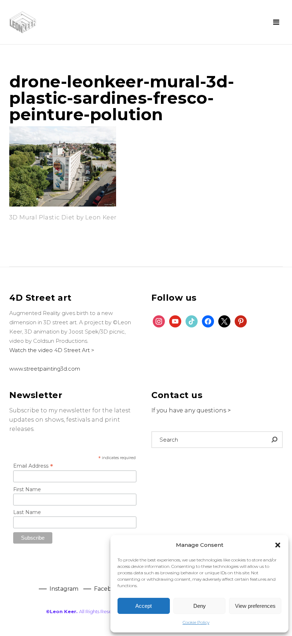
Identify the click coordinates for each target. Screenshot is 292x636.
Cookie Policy (196, 622)
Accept (143, 606)
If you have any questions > (191, 410)
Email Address (33, 465)
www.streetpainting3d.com (44, 368)
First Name (27, 489)
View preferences (255, 606)
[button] (277, 545)
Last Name (27, 512)
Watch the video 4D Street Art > (51, 350)
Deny (199, 606)
